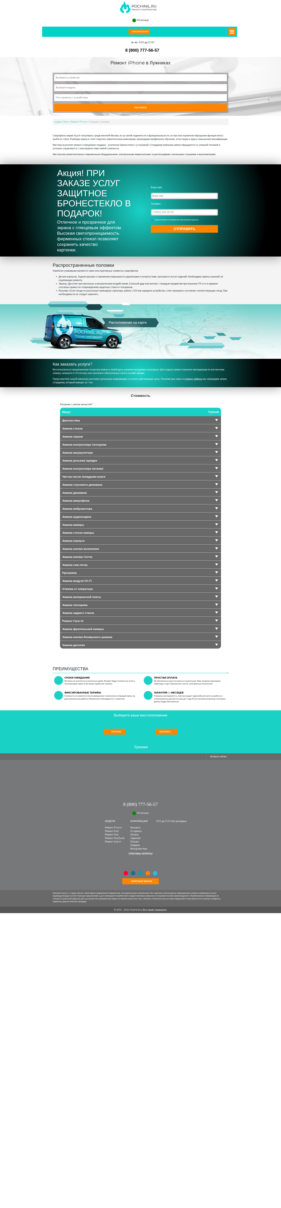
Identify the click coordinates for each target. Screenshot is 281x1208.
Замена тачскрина (75, 605)
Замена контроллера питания (82, 468)
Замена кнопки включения (80, 549)
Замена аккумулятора (77, 453)
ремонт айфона (193, 379)
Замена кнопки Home (77, 557)
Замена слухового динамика (82, 485)
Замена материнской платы (81, 597)
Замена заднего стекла (78, 613)
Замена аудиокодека (76, 517)
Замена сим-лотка (75, 565)
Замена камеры (73, 525)
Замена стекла (72, 428)
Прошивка (69, 573)
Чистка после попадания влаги (83, 477)
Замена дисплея (73, 645)
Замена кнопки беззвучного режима (87, 637)
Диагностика (71, 420)
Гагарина (116, 732)
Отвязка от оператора (77, 589)
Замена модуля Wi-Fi (77, 581)
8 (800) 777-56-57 (142, 50)
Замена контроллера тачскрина (84, 444)
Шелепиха (165, 732)
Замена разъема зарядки (79, 460)
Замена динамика (74, 493)
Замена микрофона (75, 501)
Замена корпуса (73, 541)
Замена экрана (72, 436)
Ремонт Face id (72, 621)
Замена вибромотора (77, 509)
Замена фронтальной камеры (83, 629)
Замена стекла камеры (78, 533)
